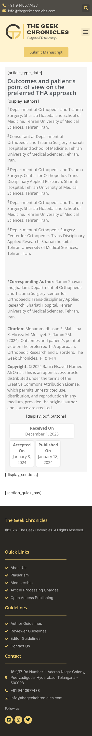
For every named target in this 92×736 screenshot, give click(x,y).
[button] (86, 8)
